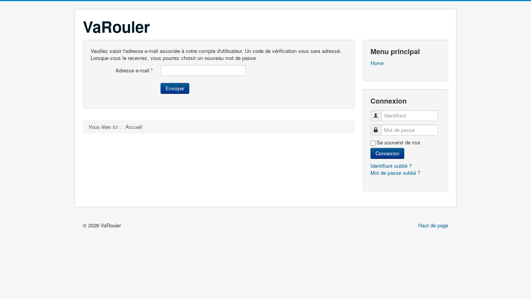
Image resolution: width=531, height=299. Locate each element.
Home (377, 63)
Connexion (387, 153)
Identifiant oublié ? (391, 165)
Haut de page (433, 225)
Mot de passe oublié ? (395, 172)
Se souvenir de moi (398, 142)
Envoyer (175, 88)
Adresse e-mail (134, 70)
